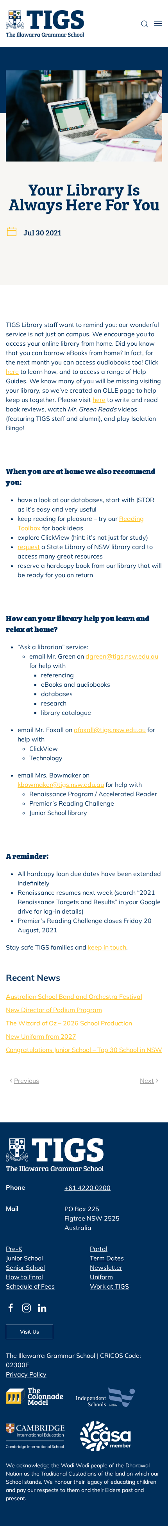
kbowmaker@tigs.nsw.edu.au (61, 784)
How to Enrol (24, 1277)
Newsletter (106, 1267)
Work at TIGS (109, 1286)
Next (147, 1080)
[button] (158, 23)
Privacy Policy (26, 1374)
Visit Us (29, 1331)
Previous (26, 1080)
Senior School (25, 1267)
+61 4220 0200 (87, 1188)
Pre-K (14, 1249)
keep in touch (107, 947)
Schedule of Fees (30, 1286)
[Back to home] (45, 23)
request (29, 547)
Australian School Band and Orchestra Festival (74, 996)
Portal (98, 1249)
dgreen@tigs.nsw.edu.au (122, 656)
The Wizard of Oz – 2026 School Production (69, 1023)
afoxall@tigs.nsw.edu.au (110, 730)
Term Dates (107, 1258)
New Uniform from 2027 (41, 1036)
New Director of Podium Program (54, 1010)
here (12, 371)
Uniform (101, 1277)
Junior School (24, 1258)
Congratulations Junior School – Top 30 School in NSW (84, 1050)
